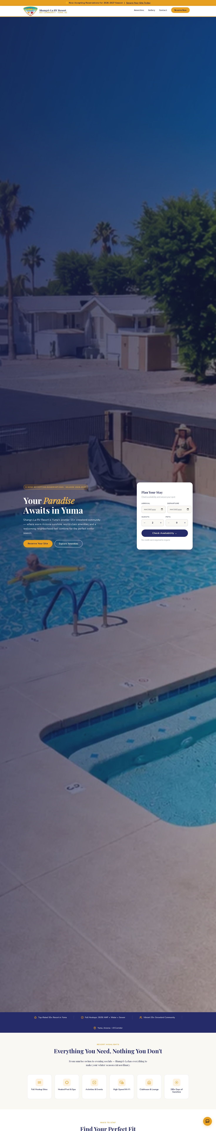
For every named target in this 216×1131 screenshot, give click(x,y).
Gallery (151, 10)
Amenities (139, 10)
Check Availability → (164, 533)
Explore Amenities (68, 543)
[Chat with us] (207, 1121)
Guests (145, 517)
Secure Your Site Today (138, 2)
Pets (168, 517)
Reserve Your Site (38, 543)
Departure (173, 503)
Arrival (146, 503)
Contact (163, 10)
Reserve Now (180, 10)
